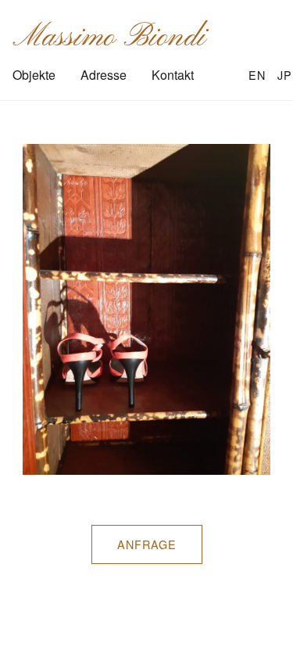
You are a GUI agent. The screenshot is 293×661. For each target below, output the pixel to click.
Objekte (34, 75)
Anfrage (147, 544)
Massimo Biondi (109, 37)
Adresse (103, 75)
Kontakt (173, 75)
